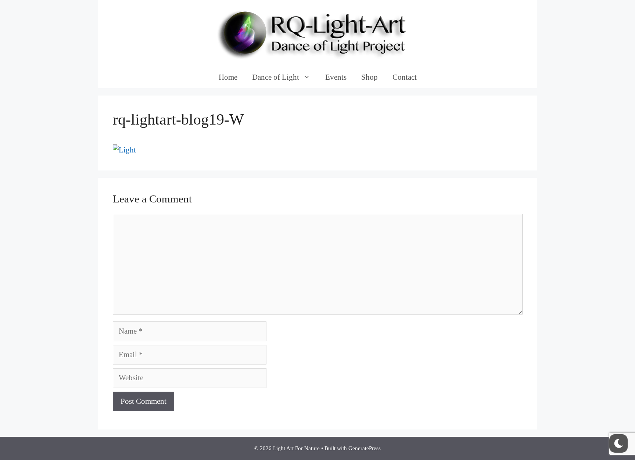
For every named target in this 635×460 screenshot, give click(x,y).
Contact (404, 77)
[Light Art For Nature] (317, 32)
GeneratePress (364, 448)
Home (228, 77)
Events (336, 77)
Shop (369, 77)
